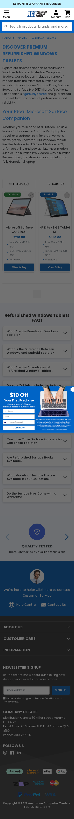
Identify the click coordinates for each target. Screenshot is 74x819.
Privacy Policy (50, 429)
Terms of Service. (62, 429)
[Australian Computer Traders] (37, 14)
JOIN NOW (19, 427)
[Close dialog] (72, 388)
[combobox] (37, 26)
